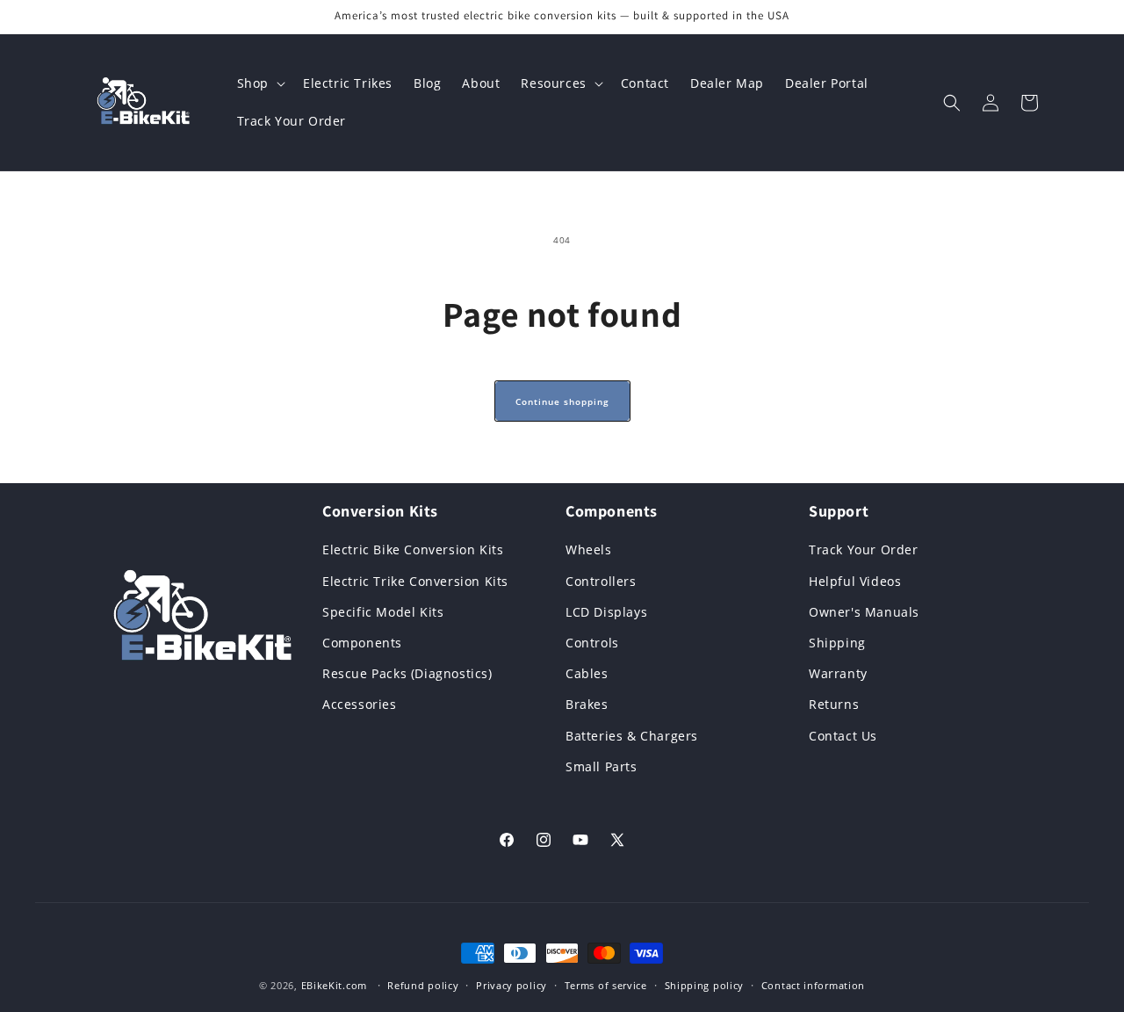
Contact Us (843, 735)
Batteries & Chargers (632, 735)
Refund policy (422, 985)
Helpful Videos (855, 581)
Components (362, 642)
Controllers (601, 581)
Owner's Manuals (864, 612)
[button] (259, 83)
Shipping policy (705, 985)
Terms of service (606, 985)
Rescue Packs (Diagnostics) (407, 673)
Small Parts (602, 766)
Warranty (838, 673)
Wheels (589, 549)
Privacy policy (511, 985)
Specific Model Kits (382, 612)
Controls (592, 642)
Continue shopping (562, 401)
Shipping (837, 642)
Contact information (813, 985)
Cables (587, 673)
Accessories (359, 704)
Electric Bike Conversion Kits (412, 549)
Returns (834, 704)
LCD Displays (606, 612)
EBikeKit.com (334, 985)
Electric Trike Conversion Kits (415, 581)
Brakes (587, 704)
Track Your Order (864, 549)
